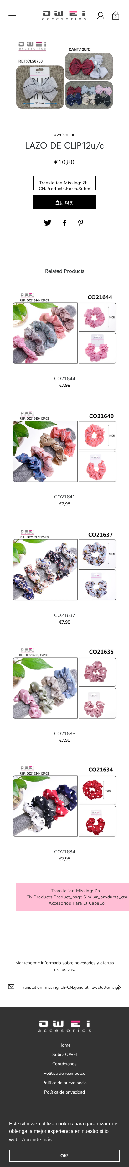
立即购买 (64, 203)
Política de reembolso (64, 1073)
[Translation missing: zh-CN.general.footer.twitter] (47, 223)
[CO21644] (64, 329)
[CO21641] (64, 447)
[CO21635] (64, 684)
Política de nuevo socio (64, 1083)
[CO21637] (64, 565)
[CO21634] (64, 802)
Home (64, 1045)
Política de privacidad (64, 1092)
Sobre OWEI (64, 1055)
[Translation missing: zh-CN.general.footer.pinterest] (81, 223)
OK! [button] (64, 1155)
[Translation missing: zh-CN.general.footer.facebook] (64, 223)
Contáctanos (64, 1064)
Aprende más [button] (37, 1139)
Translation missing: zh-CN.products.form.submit (66, 185)
